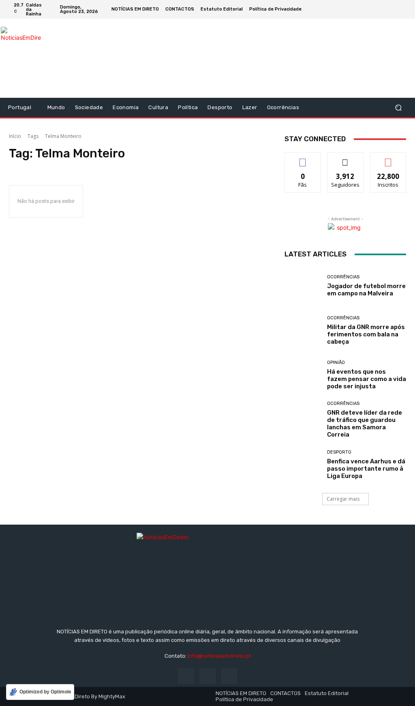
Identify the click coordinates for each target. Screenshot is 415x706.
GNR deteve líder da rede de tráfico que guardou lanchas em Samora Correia (364, 423)
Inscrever (388, 158)
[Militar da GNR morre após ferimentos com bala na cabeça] (303, 330)
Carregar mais (343, 498)
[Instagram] (393, 9)
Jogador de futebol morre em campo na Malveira (366, 289)
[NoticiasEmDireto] (21, 58)
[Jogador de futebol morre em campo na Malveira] (303, 285)
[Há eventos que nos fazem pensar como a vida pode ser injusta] (303, 375)
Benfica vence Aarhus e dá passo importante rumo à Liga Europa (366, 469)
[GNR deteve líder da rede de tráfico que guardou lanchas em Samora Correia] (303, 419)
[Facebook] (383, 9)
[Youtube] (403, 9)
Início (15, 136)
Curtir (303, 158)
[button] (398, 107)
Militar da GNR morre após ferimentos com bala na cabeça (366, 334)
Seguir (345, 158)
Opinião (336, 362)
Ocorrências (343, 277)
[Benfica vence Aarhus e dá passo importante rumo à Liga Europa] (303, 464)
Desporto (339, 452)
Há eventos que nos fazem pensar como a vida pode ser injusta (366, 379)
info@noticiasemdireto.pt (219, 656)
